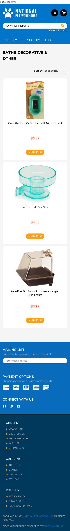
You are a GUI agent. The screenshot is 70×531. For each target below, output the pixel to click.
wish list (14, 443)
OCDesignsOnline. (53, 526)
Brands (13, 469)
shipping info (16, 448)
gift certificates (18, 438)
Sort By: (38, 70)
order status (17, 433)
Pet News (14, 479)
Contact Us (15, 474)
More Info (35, 152)
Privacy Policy (17, 501)
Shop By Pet (13, 40)
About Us (14, 465)
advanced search (57, 30)
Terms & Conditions (20, 505)
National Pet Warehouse (38, 516)
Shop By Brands (40, 40)
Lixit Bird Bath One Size (35, 207)
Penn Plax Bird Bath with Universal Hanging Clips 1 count (35, 293)
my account (16, 429)
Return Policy (17, 496)
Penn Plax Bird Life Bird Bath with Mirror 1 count (35, 123)
